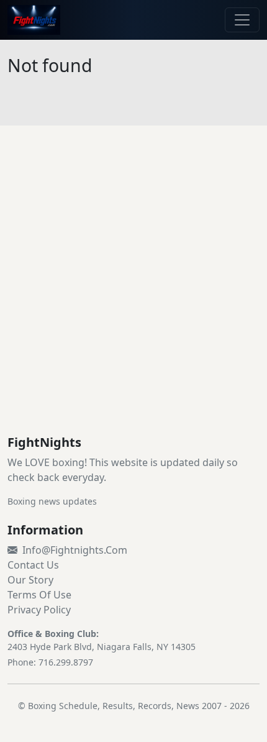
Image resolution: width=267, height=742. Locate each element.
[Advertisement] (133, 295)
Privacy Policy (39, 609)
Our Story (30, 580)
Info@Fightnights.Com (74, 550)
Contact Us (33, 565)
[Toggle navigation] (242, 19)
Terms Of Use (39, 595)
